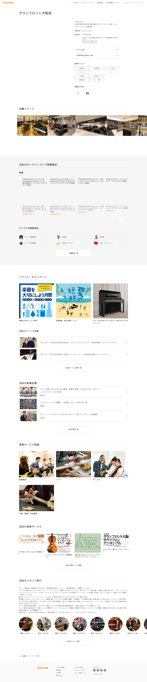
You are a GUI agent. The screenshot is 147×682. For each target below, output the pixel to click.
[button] (123, 142)
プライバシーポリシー (80, 670)
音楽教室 (100, 3)
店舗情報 (76, 3)
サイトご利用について (80, 673)
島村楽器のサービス (113, 3)
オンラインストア (88, 3)
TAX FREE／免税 (79, 667)
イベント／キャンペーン (131, 3)
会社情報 (58, 673)
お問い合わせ (59, 675)
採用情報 (58, 670)
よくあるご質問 (60, 667)
